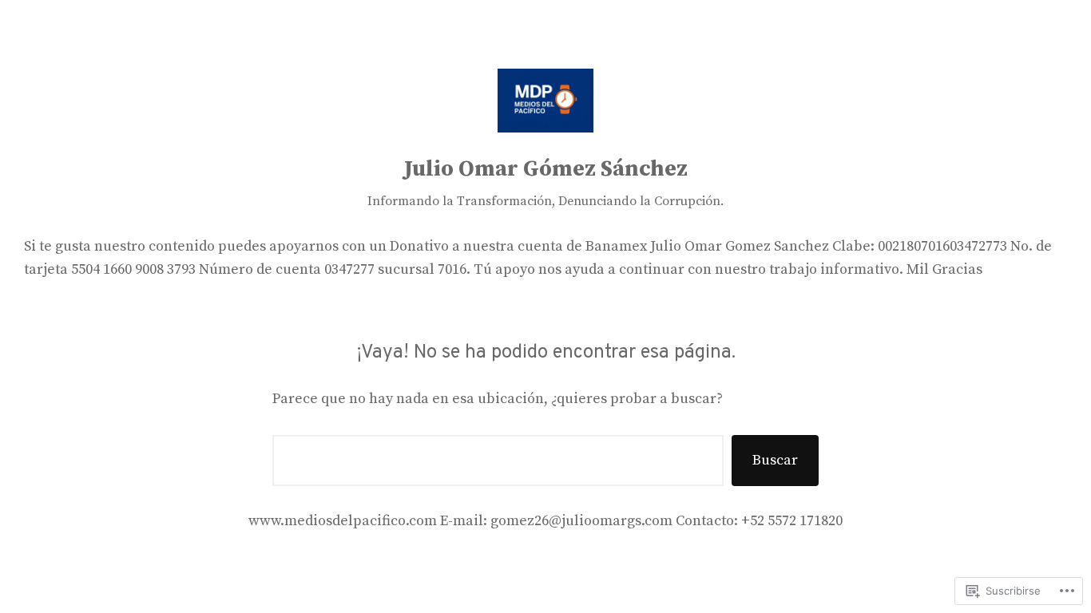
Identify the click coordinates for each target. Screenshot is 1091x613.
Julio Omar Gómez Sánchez (546, 169)
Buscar (775, 460)
